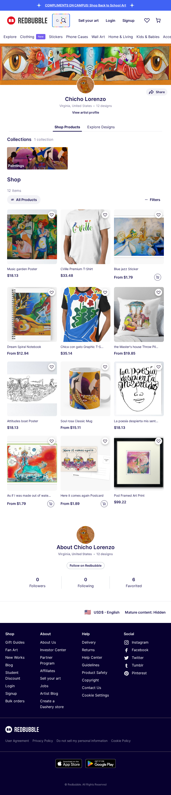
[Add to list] (51, 214)
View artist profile (85, 112)
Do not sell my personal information (82, 741)
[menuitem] (10, 36)
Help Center (92, 657)
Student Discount (12, 675)
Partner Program (47, 660)
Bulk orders (14, 701)
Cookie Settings (95, 695)
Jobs (44, 686)
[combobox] (61, 20)
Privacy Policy (43, 741)
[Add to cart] (157, 277)
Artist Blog (49, 693)
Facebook (140, 650)
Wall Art (98, 36)
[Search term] (63, 20)
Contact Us (91, 687)
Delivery (89, 642)
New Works (14, 657)
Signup (11, 693)
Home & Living (120, 36)
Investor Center (53, 650)
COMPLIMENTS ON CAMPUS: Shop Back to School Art (85, 5)
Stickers (56, 36)
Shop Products (67, 127)
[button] (85, 5)
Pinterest (139, 673)
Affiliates (47, 671)
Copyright (90, 680)
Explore (10, 36)
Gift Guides (14, 642)
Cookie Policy (121, 741)
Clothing (32, 36)
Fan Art (11, 650)
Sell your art (50, 678)
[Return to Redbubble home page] (27, 20)
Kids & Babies (147, 36)
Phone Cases (77, 36)
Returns (88, 650)
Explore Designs (101, 127)
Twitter (138, 657)
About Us (48, 642)
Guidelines (90, 665)
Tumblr (137, 665)
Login (10, 686)
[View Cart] (158, 20)
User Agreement (17, 741)
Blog (9, 665)
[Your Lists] (147, 20)
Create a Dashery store (52, 704)
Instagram (140, 642)
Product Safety (94, 672)
